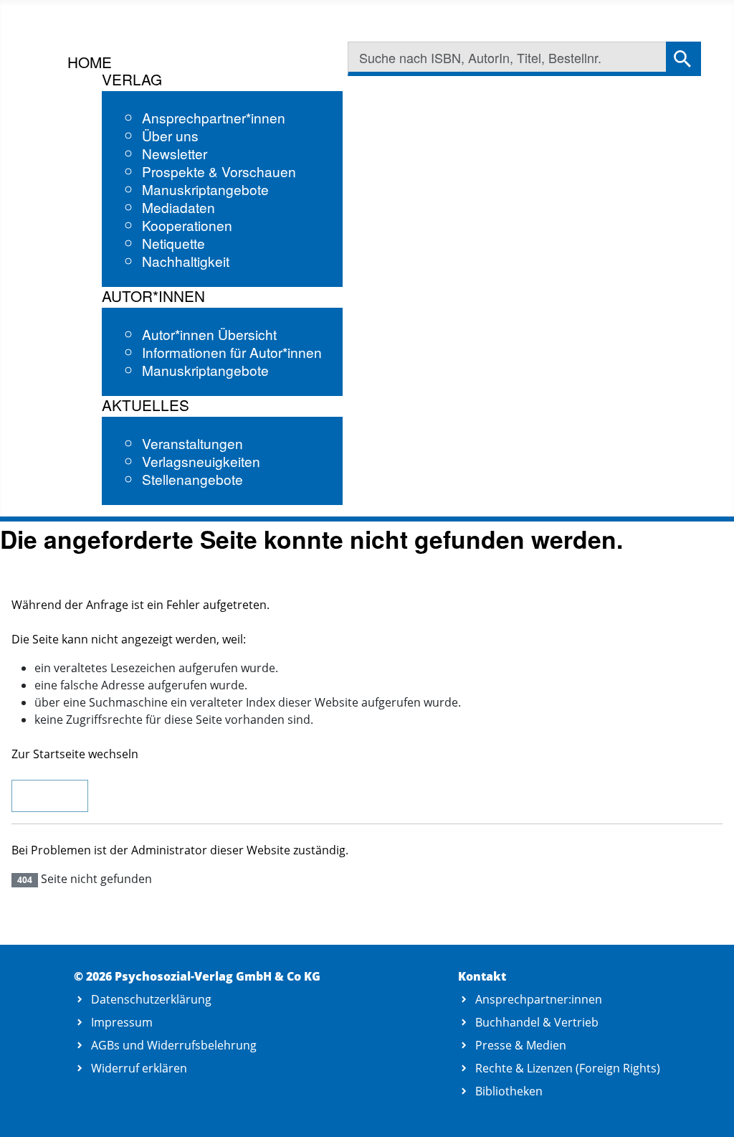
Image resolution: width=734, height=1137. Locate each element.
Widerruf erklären (139, 1068)
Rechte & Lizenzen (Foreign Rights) (567, 1068)
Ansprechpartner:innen (538, 999)
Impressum (122, 1022)
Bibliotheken (509, 1091)
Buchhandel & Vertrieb (537, 1022)
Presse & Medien (520, 1045)
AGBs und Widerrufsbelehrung (174, 1045)
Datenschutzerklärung (151, 999)
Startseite (50, 796)
